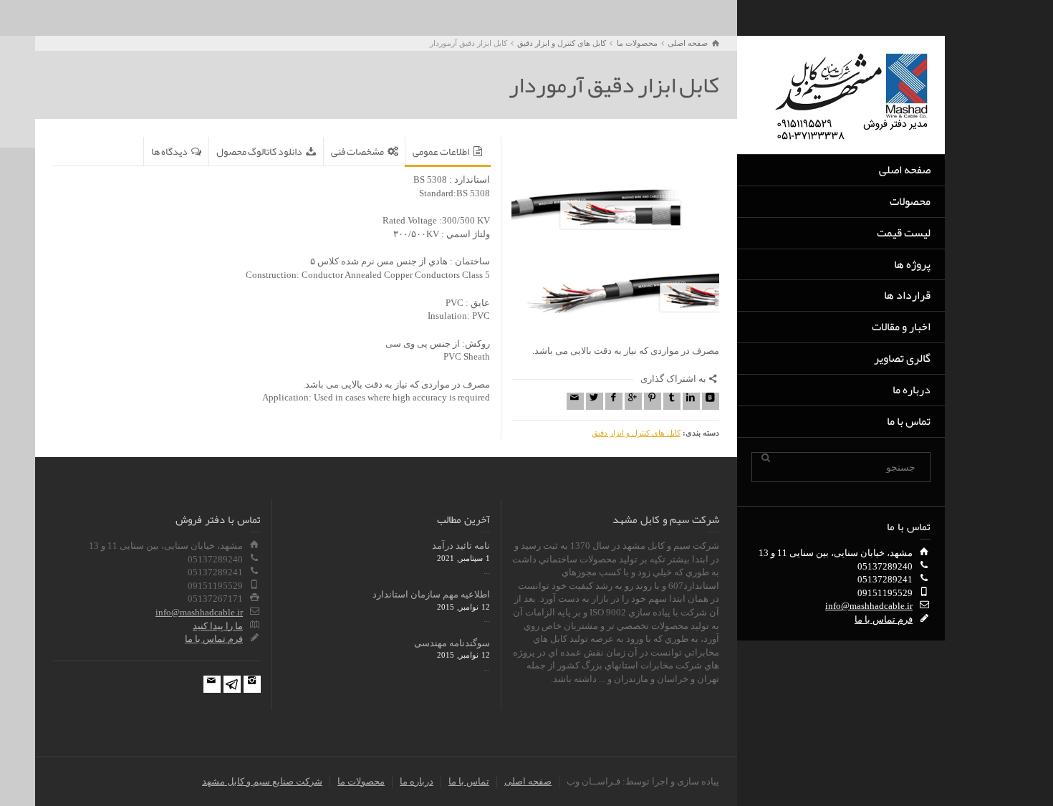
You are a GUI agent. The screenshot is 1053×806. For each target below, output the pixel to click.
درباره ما (912, 389)
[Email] (575, 401)
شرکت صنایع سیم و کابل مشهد (262, 781)
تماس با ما (909, 421)
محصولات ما (361, 781)
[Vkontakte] (710, 401)
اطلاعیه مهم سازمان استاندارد (431, 594)
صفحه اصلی (905, 169)
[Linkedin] (691, 401)
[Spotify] (232, 684)
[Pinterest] (652, 401)
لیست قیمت (904, 232)
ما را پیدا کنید (218, 625)
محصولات (910, 201)
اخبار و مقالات (901, 326)
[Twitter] (594, 401)
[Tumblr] (672, 401)
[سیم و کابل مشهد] (852, 93)
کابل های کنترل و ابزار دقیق (636, 432)
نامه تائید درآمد (461, 545)
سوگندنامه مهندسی (452, 643)
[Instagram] (252, 684)
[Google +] (633, 401)
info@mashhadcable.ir (869, 605)
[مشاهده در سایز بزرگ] (615, 241)
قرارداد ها (907, 295)
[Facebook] (613, 401)
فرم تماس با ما (884, 619)
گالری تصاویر (902, 358)
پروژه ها (912, 264)
